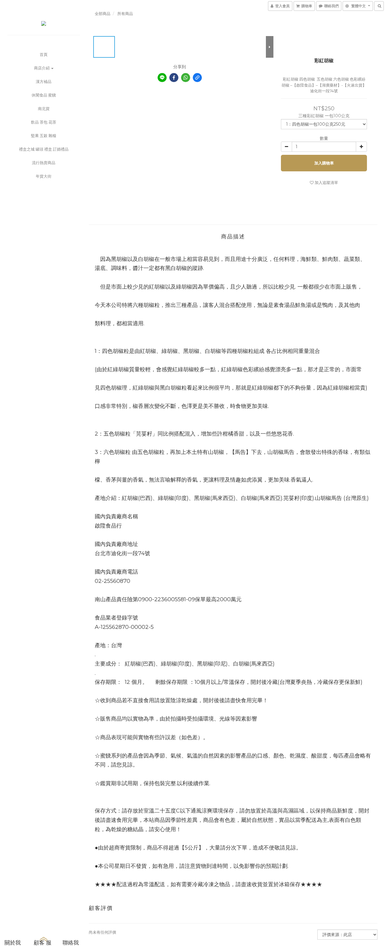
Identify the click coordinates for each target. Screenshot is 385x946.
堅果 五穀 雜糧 (43, 135)
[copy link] (197, 77)
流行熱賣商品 (43, 162)
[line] (162, 77)
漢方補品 (43, 81)
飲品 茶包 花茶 (43, 122)
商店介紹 (42, 68)
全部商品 (102, 13)
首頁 (44, 54)
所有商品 (125, 13)
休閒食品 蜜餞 (44, 95)
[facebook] (173, 77)
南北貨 (44, 108)
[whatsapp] (185, 77)
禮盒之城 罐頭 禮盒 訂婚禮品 (44, 149)
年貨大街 (43, 176)
